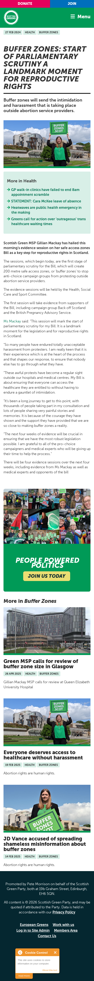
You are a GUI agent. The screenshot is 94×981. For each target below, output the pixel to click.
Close (55, 952)
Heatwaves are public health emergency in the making (46, 210)
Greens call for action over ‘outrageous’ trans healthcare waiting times (48, 221)
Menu (84, 16)
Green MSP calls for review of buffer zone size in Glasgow (40, 664)
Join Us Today (46, 576)
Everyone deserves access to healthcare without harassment (43, 755)
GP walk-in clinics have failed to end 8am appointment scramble (45, 192)
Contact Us (47, 936)
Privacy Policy (63, 912)
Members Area (66, 930)
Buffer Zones (48, 32)
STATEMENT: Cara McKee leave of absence (46, 201)
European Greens (34, 925)
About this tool (49, 970)
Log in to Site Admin (33, 930)
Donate (25, 4)
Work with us (63, 925)
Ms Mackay (12, 321)
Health (30, 32)
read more (24, 975)
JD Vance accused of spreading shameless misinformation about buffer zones (44, 843)
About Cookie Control (20, 952)
